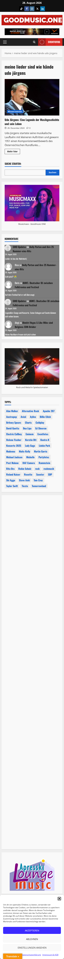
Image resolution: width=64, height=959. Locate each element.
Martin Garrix (40, 451)
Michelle (30, 457)
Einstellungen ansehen (32, 947)
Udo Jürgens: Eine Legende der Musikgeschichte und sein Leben (32, 97)
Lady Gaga (30, 445)
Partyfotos (44, 457)
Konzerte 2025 (13, 445)
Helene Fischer (13, 440)
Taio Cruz (38, 480)
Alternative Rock (30, 411)
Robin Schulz (24, 469)
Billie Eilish (45, 417)
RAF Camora (29, 463)
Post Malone (12, 463)
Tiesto (25, 486)
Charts (28, 422)
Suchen (52, 172)
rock (37, 469)
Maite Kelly (24, 451)
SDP (50, 474)
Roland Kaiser (13, 474)
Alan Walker (12, 411)
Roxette (28, 474)
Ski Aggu (10, 480)
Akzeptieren (32, 930)
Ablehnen (32, 939)
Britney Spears (13, 422)
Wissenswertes (15, 111)
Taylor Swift (12, 486)
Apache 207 (49, 411)
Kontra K (44, 440)
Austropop (11, 417)
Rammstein (44, 463)
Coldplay (40, 422)
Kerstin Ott (31, 440)
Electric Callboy (14, 434)
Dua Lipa (27, 428)
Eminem (30, 434)
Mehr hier (13, 152)
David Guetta (12, 428)
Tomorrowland (39, 486)
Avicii (23, 417)
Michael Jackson (14, 457)
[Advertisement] (32, 630)
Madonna (10, 451)
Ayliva (33, 417)
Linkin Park (44, 445)
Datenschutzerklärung (31, 954)
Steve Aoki (24, 480)
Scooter (40, 474)
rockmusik (48, 469)
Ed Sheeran (40, 428)
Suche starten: (13, 164)
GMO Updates (19, 247)
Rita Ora (10, 469)
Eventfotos (54, 42)
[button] (59, 898)
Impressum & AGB (50, 954)
